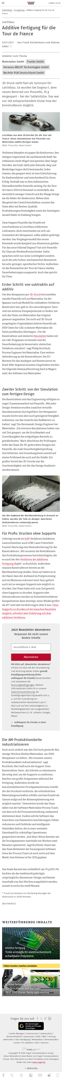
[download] (49, 1075)
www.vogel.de (38, 1062)
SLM (27, 538)
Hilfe (44, 1036)
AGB (38, 1036)
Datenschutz (46, 1033)
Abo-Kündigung (23, 1039)
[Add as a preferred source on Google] (31, 1026)
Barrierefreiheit (14, 1036)
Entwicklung (7, 10)
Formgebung (19, 10)
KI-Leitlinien (28, 1042)
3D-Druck (35, 294)
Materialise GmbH (13, 61)
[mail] (40, 1075)
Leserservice (32, 1033)
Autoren (44, 1042)
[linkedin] (31, 1075)
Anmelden (54, 3)
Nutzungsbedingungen (22, 685)
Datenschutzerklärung (23, 692)
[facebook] (4, 1075)
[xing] (22, 1075)
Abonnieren (31, 657)
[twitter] (12, 1075)
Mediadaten (37, 1039)
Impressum (29, 1036)
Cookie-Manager (17, 1033)
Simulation (40, 336)
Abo (37, 1042)
